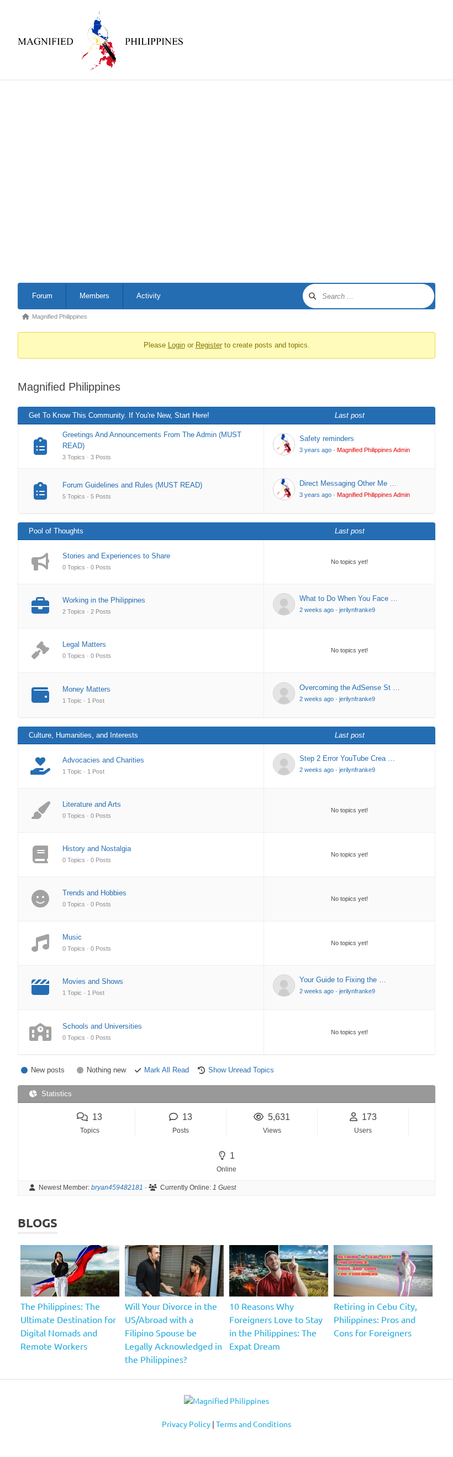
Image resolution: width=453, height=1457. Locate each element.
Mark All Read (166, 1070)
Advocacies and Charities (103, 760)
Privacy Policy (186, 1424)
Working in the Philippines (103, 600)
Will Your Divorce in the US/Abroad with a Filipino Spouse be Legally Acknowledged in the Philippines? (173, 1332)
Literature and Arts (91, 804)
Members (94, 296)
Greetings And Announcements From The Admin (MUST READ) (151, 440)
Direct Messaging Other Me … (348, 483)
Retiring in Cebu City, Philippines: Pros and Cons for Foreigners (375, 1319)
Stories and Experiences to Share (116, 556)
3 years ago (315, 450)
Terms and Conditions (253, 1424)
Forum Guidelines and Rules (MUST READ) (132, 485)
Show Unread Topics (241, 1070)
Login (176, 345)
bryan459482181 (117, 1187)
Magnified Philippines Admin (373, 450)
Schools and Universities (102, 1026)
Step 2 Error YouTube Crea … (347, 758)
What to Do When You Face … (348, 598)
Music (72, 937)
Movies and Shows (92, 981)
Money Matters (86, 689)
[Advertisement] (235, 183)
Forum (42, 296)
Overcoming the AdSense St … (349, 687)
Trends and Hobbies (94, 893)
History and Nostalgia (96, 848)
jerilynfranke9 (357, 609)
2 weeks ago (316, 609)
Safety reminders (326, 438)
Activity (148, 296)
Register (209, 345)
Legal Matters (84, 644)
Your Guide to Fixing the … (342, 980)
